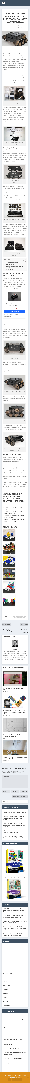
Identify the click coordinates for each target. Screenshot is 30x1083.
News (4, 1035)
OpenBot (5, 993)
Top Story (12, 27)
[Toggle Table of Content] (23, 260)
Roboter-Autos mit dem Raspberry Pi (13, 1063)
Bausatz (24, 25)
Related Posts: (10, 269)
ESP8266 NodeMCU (8, 969)
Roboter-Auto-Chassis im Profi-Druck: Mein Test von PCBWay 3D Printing (13, 818)
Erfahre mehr (17, 1080)
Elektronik (6, 957)
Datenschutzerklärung (9, 1015)
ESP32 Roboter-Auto (8, 965)
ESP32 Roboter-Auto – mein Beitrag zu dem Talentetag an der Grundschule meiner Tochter (15, 910)
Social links (6, 1067)
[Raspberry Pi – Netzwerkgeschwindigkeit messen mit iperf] (15, 747)
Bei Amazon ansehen (14, 311)
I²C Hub (5, 981)
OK (9, 1080)
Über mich (6, 1071)
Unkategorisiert (7, 1005)
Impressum (6, 1027)
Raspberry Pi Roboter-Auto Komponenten (14, 1048)
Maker (12, 25)
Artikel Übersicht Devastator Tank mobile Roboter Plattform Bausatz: (14, 267)
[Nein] (28, 1077)
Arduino (5, 945)
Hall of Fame (6, 977)
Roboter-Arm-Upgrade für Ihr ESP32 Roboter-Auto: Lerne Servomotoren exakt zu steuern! (14, 928)
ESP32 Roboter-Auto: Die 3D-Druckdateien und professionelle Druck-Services (14, 825)
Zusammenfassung (9, 264)
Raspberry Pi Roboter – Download (12, 1039)
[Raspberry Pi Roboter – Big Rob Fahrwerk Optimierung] (15, 725)
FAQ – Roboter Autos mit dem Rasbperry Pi (15, 1019)
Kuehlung (5, 989)
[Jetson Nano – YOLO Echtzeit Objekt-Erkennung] (15, 678)
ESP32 (5, 961)
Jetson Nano (6, 985)
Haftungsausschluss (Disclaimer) (12, 1023)
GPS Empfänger (7, 973)
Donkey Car (6, 953)
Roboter (8, 27)
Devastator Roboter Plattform (12, 262)
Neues (5, 1031)
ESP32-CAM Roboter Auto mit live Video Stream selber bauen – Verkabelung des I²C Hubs (14, 712)
